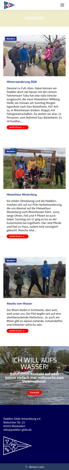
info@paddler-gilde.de (17, 430)
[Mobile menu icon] (62, 5)
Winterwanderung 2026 (22, 82)
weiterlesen (15, 127)
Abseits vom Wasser (19, 303)
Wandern (11, 39)
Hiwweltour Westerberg (22, 194)
